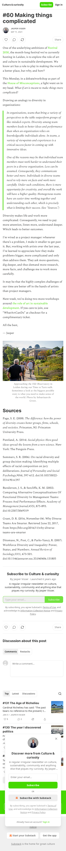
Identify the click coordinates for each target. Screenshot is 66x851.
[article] (33, 711)
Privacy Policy (38, 812)
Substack (16, 843)
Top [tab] (7, 693)
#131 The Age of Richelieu (21, 703)
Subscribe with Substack (35, 798)
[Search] (60, 693)
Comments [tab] (11, 651)
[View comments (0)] (14, 39)
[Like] (6, 39)
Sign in (59, 4)
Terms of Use (49, 607)
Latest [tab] (15, 693)
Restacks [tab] (25, 651)
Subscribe (46, 4)
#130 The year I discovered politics (22, 729)
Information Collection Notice (35, 610)
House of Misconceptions (23, 83)
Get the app (50, 835)
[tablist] (17, 651)
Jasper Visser (18, 28)
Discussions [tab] (28, 693)
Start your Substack (24, 835)
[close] (56, 738)
